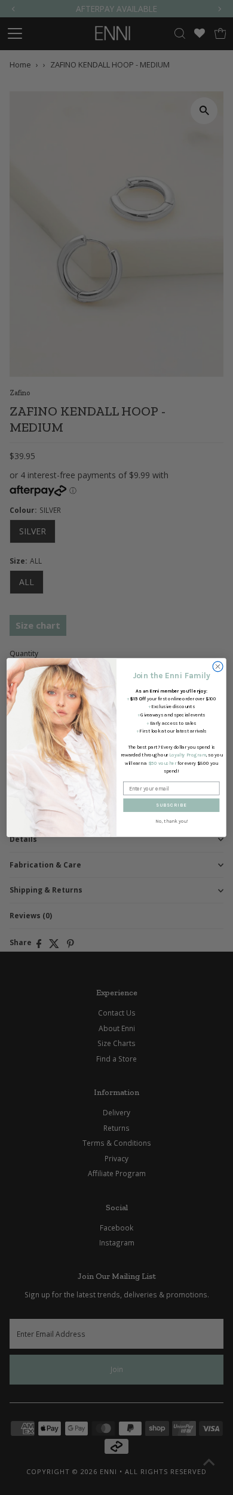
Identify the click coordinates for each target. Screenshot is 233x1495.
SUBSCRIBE (171, 805)
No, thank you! (171, 822)
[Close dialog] (218, 667)
